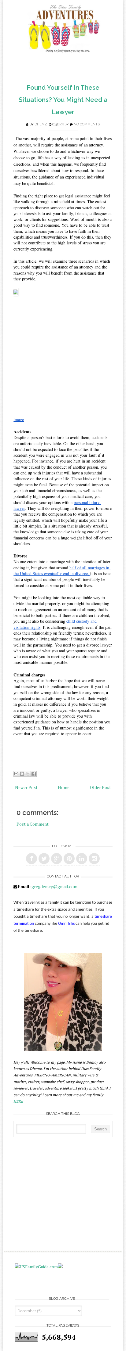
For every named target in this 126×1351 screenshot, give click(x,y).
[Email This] (16, 774)
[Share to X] (28, 774)
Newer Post (26, 787)
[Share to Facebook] (34, 774)
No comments (87, 124)
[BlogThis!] (22, 774)
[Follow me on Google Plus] (56, 858)
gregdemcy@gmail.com (54, 886)
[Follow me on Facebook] (31, 858)
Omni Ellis (66, 923)
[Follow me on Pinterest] (69, 858)
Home (63, 787)
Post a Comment (33, 824)
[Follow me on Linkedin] (81, 858)
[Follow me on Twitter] (44, 858)
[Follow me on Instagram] (94, 858)
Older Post (100, 787)
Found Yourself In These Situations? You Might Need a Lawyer (63, 100)
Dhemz (41, 124)
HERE (18, 1101)
